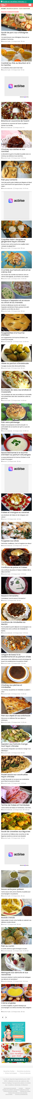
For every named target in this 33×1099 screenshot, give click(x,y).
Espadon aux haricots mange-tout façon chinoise (14, 745)
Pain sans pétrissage (10, 422)
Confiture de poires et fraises (14, 567)
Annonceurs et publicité (10, 1088)
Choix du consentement (21, 1094)
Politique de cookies (25, 1091)
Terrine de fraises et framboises (15, 805)
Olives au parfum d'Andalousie (15, 363)
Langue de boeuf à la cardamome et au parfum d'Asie (16, 655)
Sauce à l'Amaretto (9, 596)
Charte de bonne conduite (10, 1091)
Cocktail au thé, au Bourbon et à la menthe (15, 64)
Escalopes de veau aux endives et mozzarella (16, 391)
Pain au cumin (7, 946)
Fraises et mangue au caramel (15, 512)
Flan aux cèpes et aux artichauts (15, 715)
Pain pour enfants (9, 180)
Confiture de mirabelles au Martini (13, 623)
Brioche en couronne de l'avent (15, 121)
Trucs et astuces (25, 1073)
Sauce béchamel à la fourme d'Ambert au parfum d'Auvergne (16, 453)
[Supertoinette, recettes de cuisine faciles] (3, 5)
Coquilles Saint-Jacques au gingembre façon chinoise (13, 240)
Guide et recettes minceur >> (15, 1)
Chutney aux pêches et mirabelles (11, 686)
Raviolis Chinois (8, 917)
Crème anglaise (8, 1003)
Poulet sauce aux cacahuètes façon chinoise (14, 775)
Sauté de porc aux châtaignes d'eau (14, 33)
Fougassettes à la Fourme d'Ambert (12, 334)
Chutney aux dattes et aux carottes (13, 150)
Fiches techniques (11, 1073)
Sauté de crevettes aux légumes (15, 831)
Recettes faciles (9, 1071)
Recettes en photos (12, 8)
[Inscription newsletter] (16, 1053)
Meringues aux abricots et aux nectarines (14, 973)
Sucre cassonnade (24, 8)
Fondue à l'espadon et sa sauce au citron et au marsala (15, 301)
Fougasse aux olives (10, 541)
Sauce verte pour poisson (12, 889)
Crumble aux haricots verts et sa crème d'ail (15, 271)
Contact (21, 1088)
